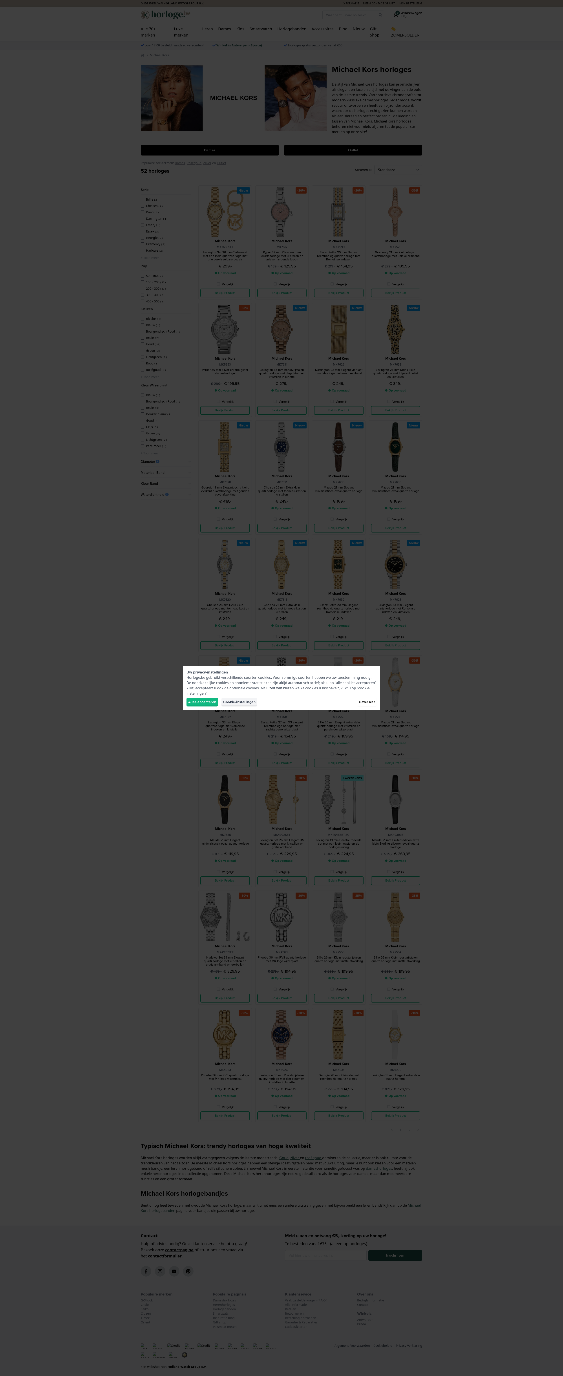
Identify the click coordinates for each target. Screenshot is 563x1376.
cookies (264, 677)
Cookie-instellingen (239, 701)
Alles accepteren (202, 701)
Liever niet (367, 702)
